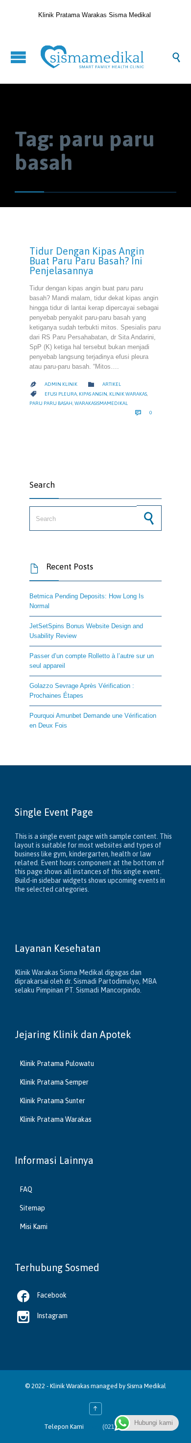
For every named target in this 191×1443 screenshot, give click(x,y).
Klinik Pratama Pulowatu (57, 1063)
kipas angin (93, 394)
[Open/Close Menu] (19, 57)
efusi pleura (61, 394)
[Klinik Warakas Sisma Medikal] (105, 57)
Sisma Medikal (146, 1386)
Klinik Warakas (69, 1386)
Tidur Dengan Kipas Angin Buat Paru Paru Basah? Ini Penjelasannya (86, 260)
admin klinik (61, 384)
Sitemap (32, 1208)
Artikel (111, 384)
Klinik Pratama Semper (54, 1082)
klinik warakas (128, 394)
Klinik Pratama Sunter (52, 1101)
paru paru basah (50, 403)
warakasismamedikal (101, 403)
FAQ (26, 1189)
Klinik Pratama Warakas (56, 1119)
